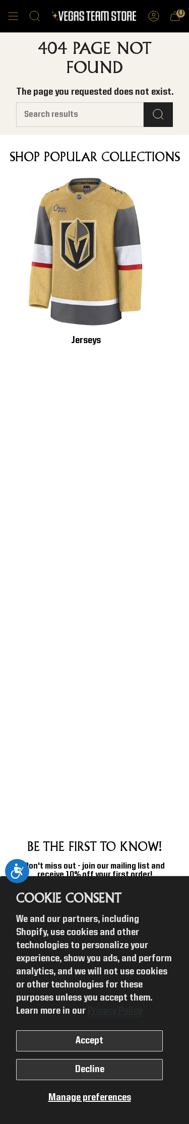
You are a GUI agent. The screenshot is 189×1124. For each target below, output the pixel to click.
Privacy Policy (115, 1011)
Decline (89, 1070)
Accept (89, 1041)
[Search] (158, 114)
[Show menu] (13, 16)
